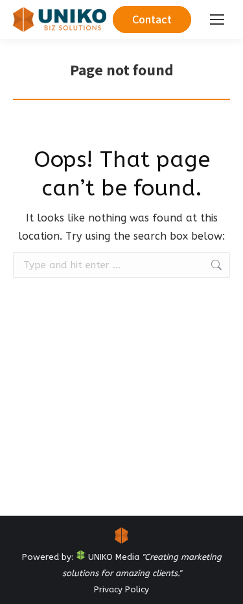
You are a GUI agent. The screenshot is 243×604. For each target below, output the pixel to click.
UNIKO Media (112, 557)
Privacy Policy (121, 589)
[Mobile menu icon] (217, 19)
